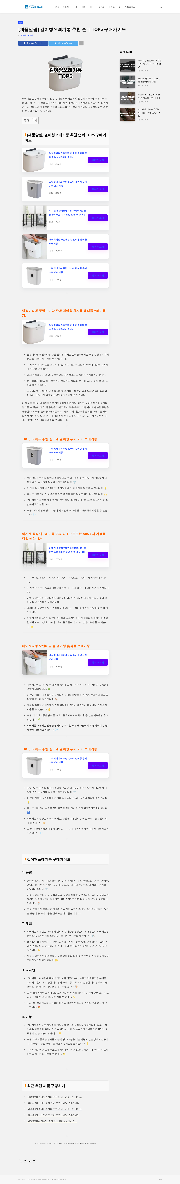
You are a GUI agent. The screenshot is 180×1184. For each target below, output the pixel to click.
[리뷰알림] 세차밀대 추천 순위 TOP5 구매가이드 (52, 1120)
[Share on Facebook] (21, 1161)
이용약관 (49, 1179)
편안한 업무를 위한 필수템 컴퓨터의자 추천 (149, 80)
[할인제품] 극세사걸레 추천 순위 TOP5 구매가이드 (53, 1102)
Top (160, 1179)
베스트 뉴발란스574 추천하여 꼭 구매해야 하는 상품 (150, 63)
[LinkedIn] (30, 1161)
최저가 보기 (98, 160)
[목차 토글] (33, 120)
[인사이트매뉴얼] (33, 7)
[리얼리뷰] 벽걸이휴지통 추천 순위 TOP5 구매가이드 (54, 1108)
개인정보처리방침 (59, 1179)
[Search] (161, 7)
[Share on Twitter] (25, 1161)
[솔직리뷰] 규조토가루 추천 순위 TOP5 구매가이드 (53, 1114)
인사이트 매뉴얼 (27, 35)
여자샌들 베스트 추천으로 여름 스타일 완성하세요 (149, 112)
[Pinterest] (34, 1161)
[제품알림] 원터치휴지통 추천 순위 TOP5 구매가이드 (54, 1096)
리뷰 (20, 23)
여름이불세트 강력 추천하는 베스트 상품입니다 (149, 96)
